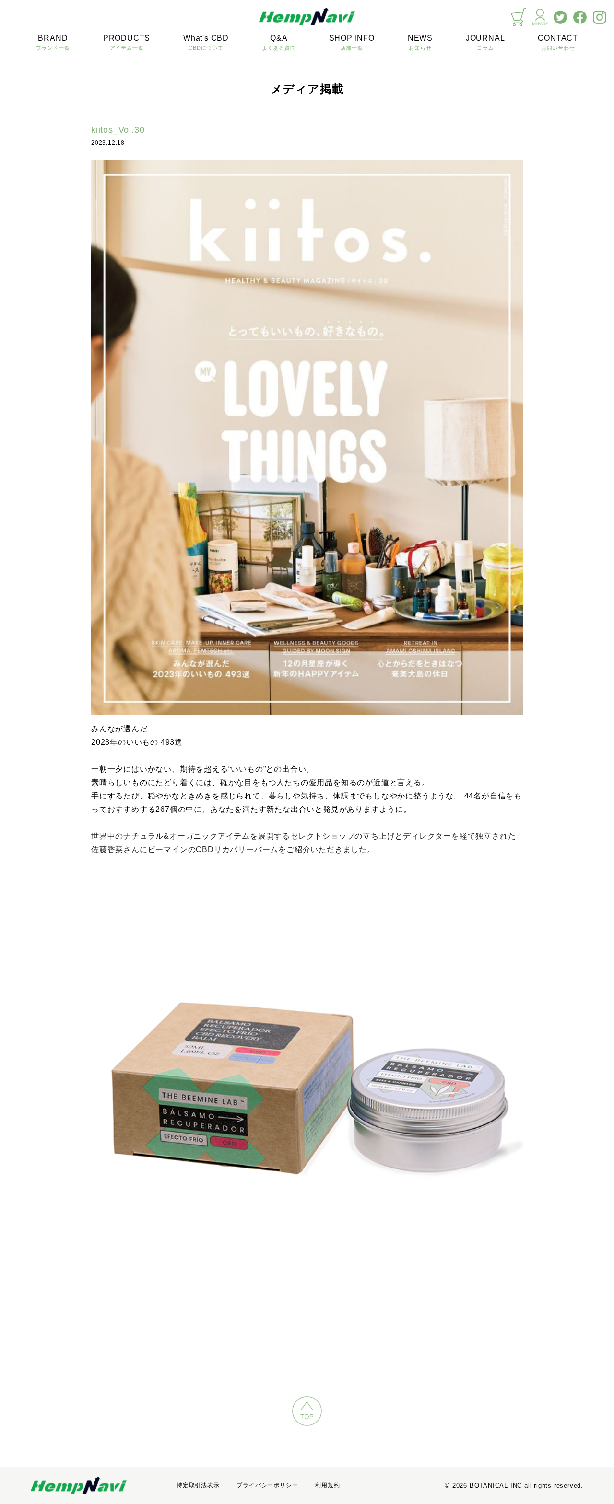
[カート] (518, 17)
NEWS (420, 42)
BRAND (53, 42)
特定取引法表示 (198, 1485)
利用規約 (327, 1485)
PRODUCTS (126, 42)
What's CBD (206, 42)
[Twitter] (560, 17)
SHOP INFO (352, 42)
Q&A (279, 42)
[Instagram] (599, 17)
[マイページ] (540, 17)
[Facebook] (580, 17)
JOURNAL (485, 42)
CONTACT (558, 42)
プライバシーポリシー (267, 1485)
